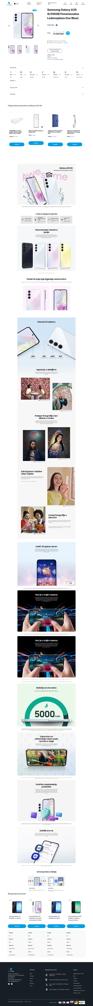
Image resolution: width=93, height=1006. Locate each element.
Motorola (32, 983)
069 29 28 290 (17, 979)
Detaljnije (17, 144)
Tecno (31, 985)
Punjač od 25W (50, 59)
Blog (74, 976)
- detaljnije (65, 42)
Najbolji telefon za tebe (78, 973)
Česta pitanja (76, 983)
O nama (75, 981)
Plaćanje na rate (76, 993)
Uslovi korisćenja (77, 988)
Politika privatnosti (77, 985)
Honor (31, 981)
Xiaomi (31, 978)
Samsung (32, 976)
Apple (31, 973)
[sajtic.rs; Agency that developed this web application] (29, 1001)
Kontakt (75, 978)
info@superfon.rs (15, 981)
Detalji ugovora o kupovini (79, 990)
